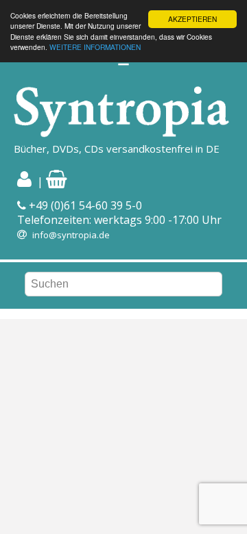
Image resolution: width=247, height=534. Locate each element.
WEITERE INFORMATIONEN (95, 47)
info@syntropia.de (71, 235)
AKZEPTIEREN (192, 19)
